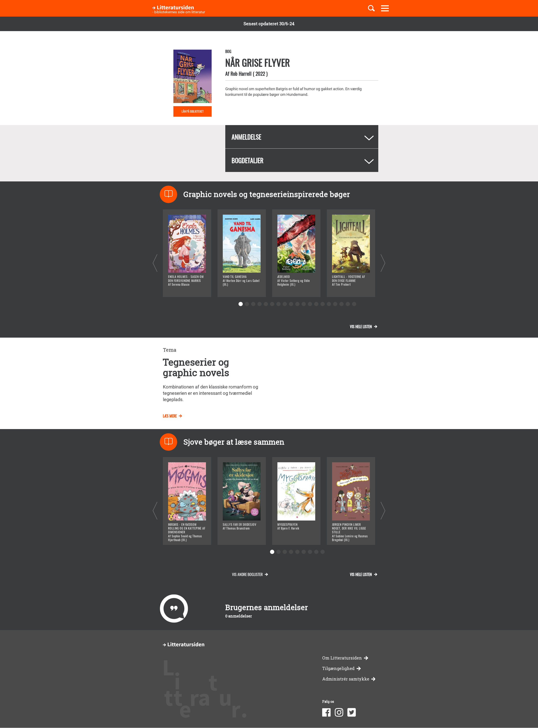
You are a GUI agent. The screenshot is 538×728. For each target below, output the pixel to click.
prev (155, 263)
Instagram (339, 712)
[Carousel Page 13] (316, 304)
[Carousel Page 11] (304, 304)
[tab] (301, 136)
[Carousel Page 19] (354, 304)
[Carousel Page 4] (259, 304)
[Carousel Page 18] (348, 304)
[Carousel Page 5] (266, 304)
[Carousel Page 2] (247, 304)
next (383, 263)
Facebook (326, 712)
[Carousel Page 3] (253, 304)
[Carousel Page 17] (341, 304)
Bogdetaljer (248, 160)
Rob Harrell (241, 73)
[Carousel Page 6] (272, 304)
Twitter (351, 712)
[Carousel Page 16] (335, 304)
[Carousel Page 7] (278, 304)
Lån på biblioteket (193, 111)
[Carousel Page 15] (329, 304)
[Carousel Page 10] (297, 304)
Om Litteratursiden (342, 658)
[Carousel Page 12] (310, 304)
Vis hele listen (361, 326)
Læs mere (181, 289)
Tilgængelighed (338, 668)
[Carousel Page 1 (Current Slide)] (241, 304)
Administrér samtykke (345, 679)
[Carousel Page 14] (322, 304)
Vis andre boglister (247, 574)
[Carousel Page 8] (285, 304)
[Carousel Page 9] (291, 304)
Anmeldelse (246, 136)
